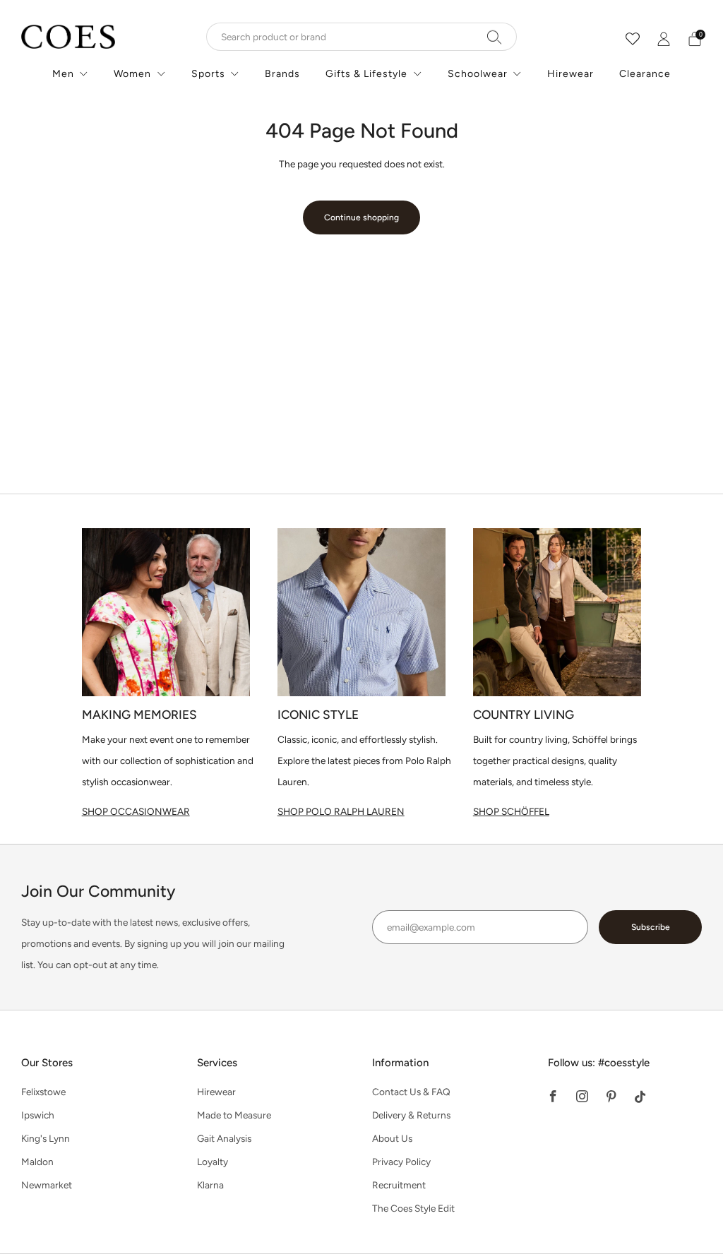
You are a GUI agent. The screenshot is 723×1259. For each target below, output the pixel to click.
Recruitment (399, 1185)
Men (63, 74)
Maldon (37, 1161)
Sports (208, 74)
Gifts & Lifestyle (366, 74)
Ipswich (37, 1115)
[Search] (494, 37)
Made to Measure (234, 1115)
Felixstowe (43, 1091)
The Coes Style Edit (413, 1208)
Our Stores (47, 1062)
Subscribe (650, 927)
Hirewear (570, 74)
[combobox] (361, 37)
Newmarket (46, 1185)
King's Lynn (45, 1138)
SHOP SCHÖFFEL (511, 811)
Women (132, 74)
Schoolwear (478, 74)
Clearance (645, 74)
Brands (282, 74)
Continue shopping (361, 217)
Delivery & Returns (411, 1115)
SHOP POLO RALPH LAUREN (341, 811)
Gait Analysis (224, 1138)
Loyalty (212, 1161)
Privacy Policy (401, 1161)
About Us (392, 1138)
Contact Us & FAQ (411, 1091)
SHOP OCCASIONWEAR (136, 811)
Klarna (210, 1185)
